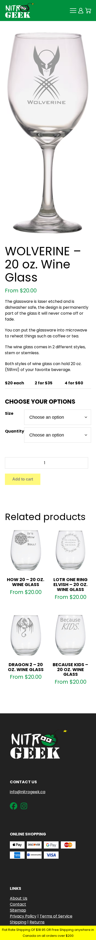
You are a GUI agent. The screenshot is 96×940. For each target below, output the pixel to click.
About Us (18, 898)
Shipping (18, 922)
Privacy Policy (23, 916)
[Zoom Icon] (48, 133)
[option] (48, 133)
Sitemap (18, 910)
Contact (18, 904)
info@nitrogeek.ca (27, 792)
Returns (37, 922)
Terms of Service (56, 916)
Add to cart (22, 479)
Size (9, 413)
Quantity (14, 431)
